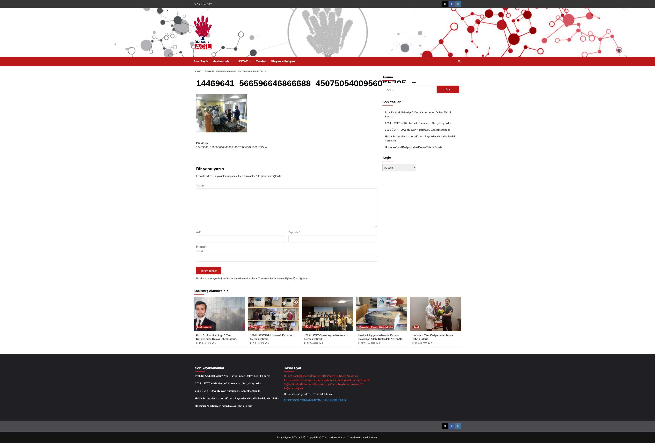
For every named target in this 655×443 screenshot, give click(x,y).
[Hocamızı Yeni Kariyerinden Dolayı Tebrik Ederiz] (435, 314)
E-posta (294, 232)
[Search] (459, 61)
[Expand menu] (232, 61)
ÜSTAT (243, 61)
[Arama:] (411, 89)
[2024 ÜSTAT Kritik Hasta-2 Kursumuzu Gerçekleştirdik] (273, 314)
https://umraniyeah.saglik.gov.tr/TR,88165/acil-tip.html (315, 399)
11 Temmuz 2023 (368, 343)
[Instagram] (458, 4)
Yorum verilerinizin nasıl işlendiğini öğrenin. (283, 278)
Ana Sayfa (201, 61)
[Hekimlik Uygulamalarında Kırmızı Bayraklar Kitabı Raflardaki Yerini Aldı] (381, 314)
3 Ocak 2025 (258, 343)
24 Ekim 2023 (312, 343)
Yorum (201, 185)
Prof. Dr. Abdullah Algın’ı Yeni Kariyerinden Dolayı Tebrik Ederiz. (418, 114)
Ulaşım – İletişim (283, 61)
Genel (254, 327)
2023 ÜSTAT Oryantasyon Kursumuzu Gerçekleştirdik (417, 129)
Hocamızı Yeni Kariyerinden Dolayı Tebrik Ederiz (413, 147)
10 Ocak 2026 (205, 343)
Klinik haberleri (204, 327)
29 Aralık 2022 (421, 343)
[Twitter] (445, 4)
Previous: (231, 145)
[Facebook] (452, 4)
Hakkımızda (221, 61)
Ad (198, 232)
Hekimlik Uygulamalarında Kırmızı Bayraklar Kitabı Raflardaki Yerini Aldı (420, 138)
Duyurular (363, 327)
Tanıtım (261, 61)
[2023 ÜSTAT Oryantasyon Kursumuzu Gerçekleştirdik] (327, 314)
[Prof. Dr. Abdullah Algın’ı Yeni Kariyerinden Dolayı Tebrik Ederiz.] (219, 314)
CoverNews (354, 437)
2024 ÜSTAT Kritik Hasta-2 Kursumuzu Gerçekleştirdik (418, 123)
